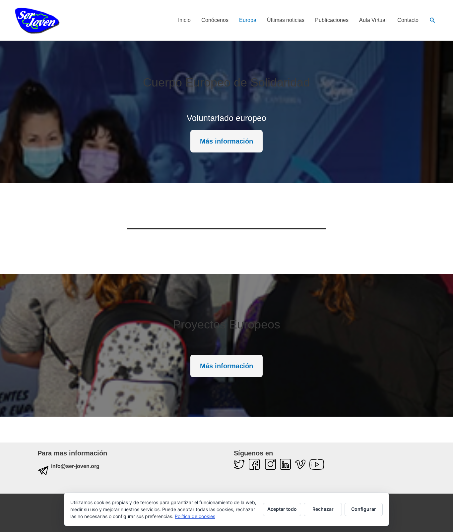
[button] (432, 20)
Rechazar (323, 509)
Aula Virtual (373, 20)
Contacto (408, 20)
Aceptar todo (282, 509)
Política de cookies (195, 516)
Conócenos (214, 20)
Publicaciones (332, 20)
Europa (247, 20)
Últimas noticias (285, 20)
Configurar (363, 509)
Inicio (184, 20)
